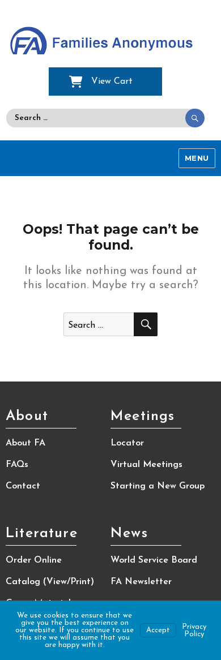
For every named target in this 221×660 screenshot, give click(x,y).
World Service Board (153, 560)
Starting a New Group (157, 486)
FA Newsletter (141, 581)
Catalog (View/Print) (50, 581)
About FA (25, 443)
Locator (127, 443)
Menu (197, 157)
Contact (23, 486)
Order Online (34, 560)
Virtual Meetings (146, 464)
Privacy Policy (194, 630)
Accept (158, 630)
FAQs (17, 464)
